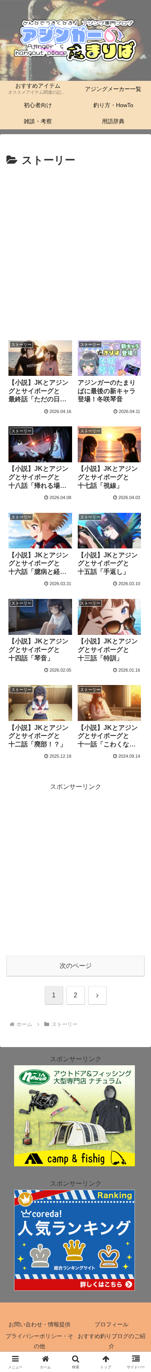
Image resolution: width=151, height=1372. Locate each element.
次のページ (76, 965)
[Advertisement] (75, 249)
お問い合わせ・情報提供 (39, 1324)
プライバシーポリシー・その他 (39, 1341)
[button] (135, 1109)
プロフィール (111, 1324)
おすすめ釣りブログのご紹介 (111, 1341)
